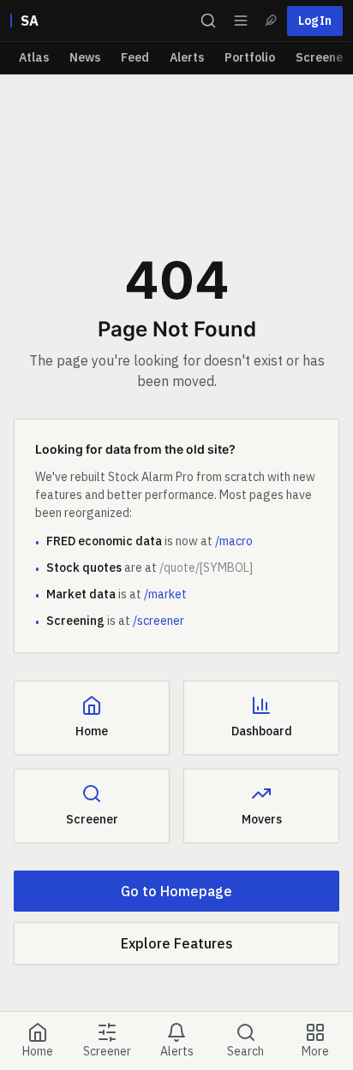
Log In (315, 20)
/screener (158, 620)
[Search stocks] (208, 20)
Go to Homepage (176, 891)
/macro (234, 541)
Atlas (34, 57)
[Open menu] (240, 20)
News (84, 57)
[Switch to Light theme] (271, 20)
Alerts (187, 57)
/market (165, 594)
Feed (135, 57)
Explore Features (177, 943)
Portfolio (249, 57)
